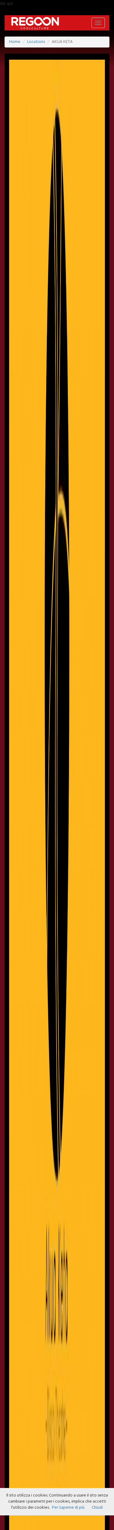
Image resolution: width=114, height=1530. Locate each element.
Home (14, 41)
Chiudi (97, 1507)
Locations (36, 41)
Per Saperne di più (68, 1507)
